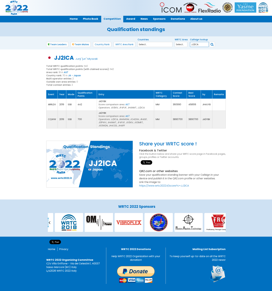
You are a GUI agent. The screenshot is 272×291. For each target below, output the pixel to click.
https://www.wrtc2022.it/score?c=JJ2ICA (164, 185)
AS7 (66, 72)
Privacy (63, 249)
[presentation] (49, 222)
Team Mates (81, 44)
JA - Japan (74, 75)
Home (51, 249)
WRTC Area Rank (124, 44)
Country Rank (102, 44)
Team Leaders (58, 44)
